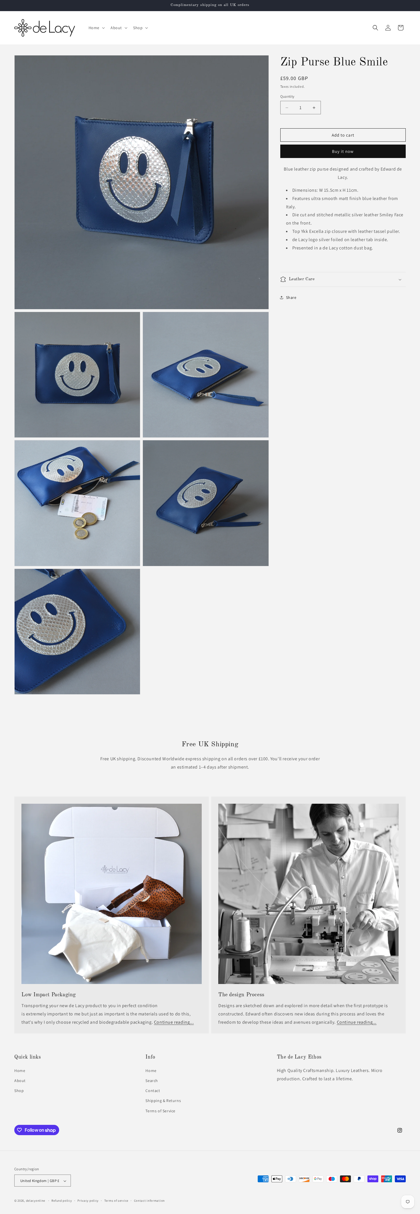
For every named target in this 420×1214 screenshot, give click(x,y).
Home (19, 1070)
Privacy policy (88, 1201)
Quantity (287, 96)
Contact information (149, 1201)
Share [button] (291, 297)
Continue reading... (174, 1022)
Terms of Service (160, 1110)
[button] (96, 28)
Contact (152, 1090)
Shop (19, 1090)
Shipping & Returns (163, 1100)
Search (151, 1080)
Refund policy (61, 1201)
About (20, 1080)
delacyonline (35, 1201)
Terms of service (116, 1201)
